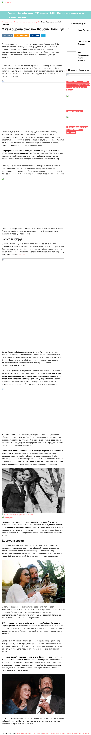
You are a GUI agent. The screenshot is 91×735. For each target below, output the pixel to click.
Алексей (21, 254)
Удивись (11, 13)
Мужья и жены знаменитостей (70, 13)
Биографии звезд (25, 13)
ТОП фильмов (41, 13)
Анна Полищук (84, 30)
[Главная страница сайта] (3, 13)
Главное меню (7, 22)
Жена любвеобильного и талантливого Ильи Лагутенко (77, 130)
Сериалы (12, 17)
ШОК (52, 13)
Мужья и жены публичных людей (26, 22)
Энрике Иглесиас (75, 111)
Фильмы (22, 17)
